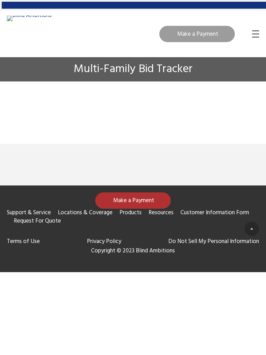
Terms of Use (23, 241)
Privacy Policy (104, 241)
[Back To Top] (252, 229)
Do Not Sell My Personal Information (213, 241)
